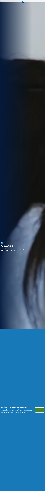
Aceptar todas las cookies (39, 408)
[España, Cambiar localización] (0, 1)
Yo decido (39, 411)
